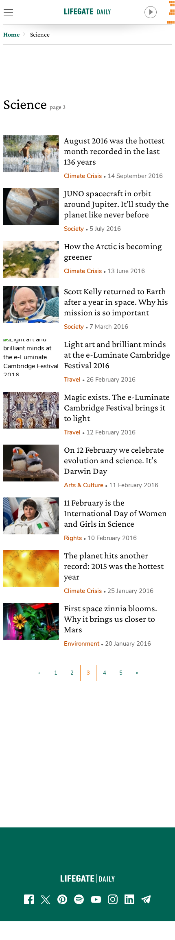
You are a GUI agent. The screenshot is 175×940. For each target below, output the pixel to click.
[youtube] (96, 899)
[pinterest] (62, 899)
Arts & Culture (83, 485)
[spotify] (79, 899)
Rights (73, 538)
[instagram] (113, 899)
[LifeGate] (87, 11)
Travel (72, 380)
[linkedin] (129, 899)
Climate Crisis (83, 176)
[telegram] (146, 899)
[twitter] (45, 899)
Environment (81, 644)
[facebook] (29, 899)
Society (74, 229)
